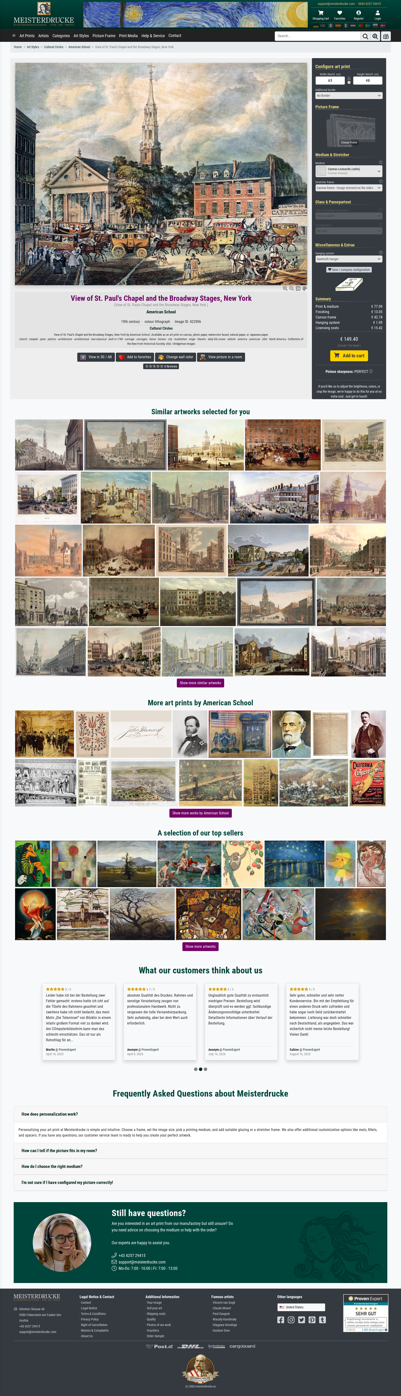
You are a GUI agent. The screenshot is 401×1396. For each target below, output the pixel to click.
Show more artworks (200, 946)
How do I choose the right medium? (52, 1166)
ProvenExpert (64, 1050)
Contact (174, 35)
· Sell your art (154, 1308)
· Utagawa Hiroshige (224, 1325)
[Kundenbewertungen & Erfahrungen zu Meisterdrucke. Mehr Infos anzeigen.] (365, 1313)
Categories (61, 35)
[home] (14, 35)
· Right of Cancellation (93, 1325)
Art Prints (27, 35)
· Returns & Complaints (94, 1331)
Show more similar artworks (200, 683)
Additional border (325, 90)
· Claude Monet (221, 1308)
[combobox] (349, 95)
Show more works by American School (200, 813)
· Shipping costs (155, 1314)
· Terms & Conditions (93, 1314)
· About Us (86, 1336)
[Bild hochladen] (386, 36)
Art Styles (81, 35)
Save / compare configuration (350, 270)
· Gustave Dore (220, 1331)
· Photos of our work (158, 1325)
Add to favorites (137, 357)
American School (79, 47)
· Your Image (154, 1303)
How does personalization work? (50, 1114)
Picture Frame (104, 35)
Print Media (128, 35)
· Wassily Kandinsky (223, 1319)
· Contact (85, 1303)
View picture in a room (224, 357)
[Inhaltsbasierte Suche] (375, 36)
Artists (43, 35)
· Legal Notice (88, 1308)
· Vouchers (152, 1331)
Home (18, 47)
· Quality (151, 1319)
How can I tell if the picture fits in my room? (59, 1150)
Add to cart (351, 355)
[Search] (365, 36)
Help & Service (153, 35)
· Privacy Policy (89, 1319)
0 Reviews (170, 366)
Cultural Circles (53, 47)
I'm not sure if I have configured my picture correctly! (67, 1182)
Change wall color (178, 357)
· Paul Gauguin (220, 1314)
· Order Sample (155, 1336)
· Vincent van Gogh (223, 1303)
